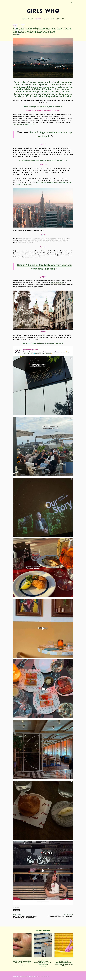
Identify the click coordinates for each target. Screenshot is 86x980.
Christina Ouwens (16, 34)
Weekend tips (44, 958)
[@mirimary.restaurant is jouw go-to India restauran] (43, 628)
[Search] (72, 2)
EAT (31, 19)
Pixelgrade (46, 976)
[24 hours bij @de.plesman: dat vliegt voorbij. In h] (43, 749)
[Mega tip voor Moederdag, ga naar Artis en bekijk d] (43, 507)
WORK (46, 19)
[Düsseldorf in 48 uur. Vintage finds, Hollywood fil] (43, 385)
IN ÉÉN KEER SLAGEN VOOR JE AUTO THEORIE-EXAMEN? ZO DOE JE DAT (24, 917)
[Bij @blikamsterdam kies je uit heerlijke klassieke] (43, 688)
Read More (23, 964)
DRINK (24, 19)
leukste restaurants (57, 283)
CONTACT (60, 19)
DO (52, 19)
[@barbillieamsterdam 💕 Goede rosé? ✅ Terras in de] (43, 870)
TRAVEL (38, 19)
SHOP (22, 958)
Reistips (16, 910)
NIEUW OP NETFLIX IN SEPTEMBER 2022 (60, 916)
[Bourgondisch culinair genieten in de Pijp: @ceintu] (43, 567)
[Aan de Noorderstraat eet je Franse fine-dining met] (43, 810)
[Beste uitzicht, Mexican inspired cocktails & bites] (43, 446)
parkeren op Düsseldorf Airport (24, 124)
